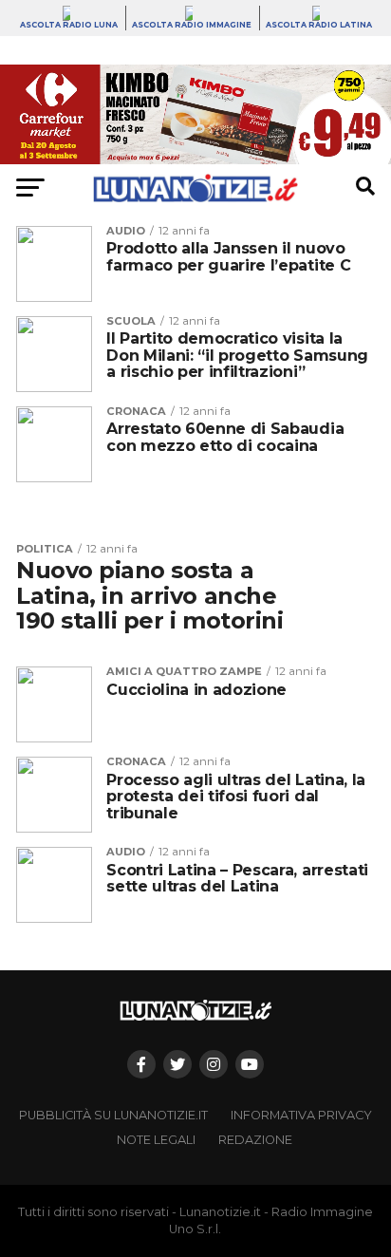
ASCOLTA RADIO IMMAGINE (191, 24)
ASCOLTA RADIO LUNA (69, 24)
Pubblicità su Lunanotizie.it (113, 1115)
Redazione (255, 1140)
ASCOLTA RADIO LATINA (319, 24)
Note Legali (156, 1140)
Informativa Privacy (301, 1115)
